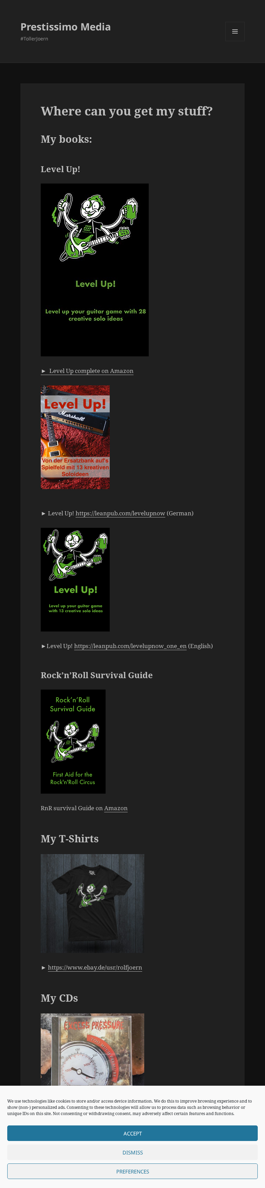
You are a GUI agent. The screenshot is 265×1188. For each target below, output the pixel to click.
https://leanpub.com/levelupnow (120, 513)
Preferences (132, 1171)
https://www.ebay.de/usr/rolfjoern (95, 967)
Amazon (116, 808)
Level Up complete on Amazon (87, 371)
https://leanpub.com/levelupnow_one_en (130, 646)
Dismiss (132, 1152)
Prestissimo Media (65, 26)
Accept (133, 1133)
